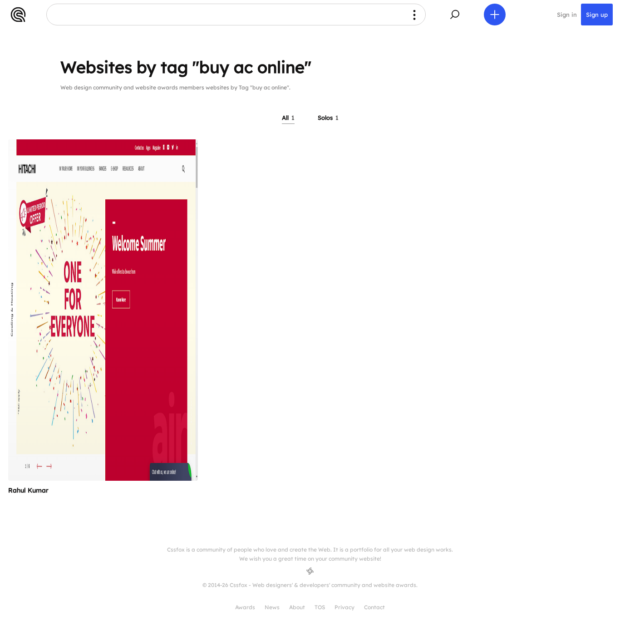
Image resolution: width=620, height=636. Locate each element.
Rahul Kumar (28, 490)
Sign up (597, 14)
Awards (245, 607)
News (272, 607)
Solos (328, 117)
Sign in (567, 14)
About (297, 607)
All (288, 117)
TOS (320, 607)
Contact (374, 607)
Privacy (344, 607)
